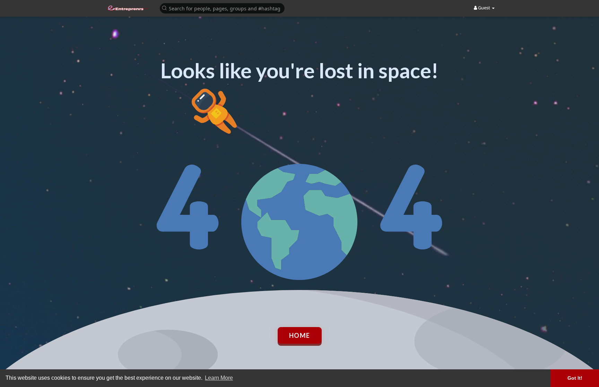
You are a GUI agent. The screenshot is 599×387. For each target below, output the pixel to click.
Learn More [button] (219, 378)
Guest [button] (484, 8)
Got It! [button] (574, 378)
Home (299, 335)
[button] (222, 8)
